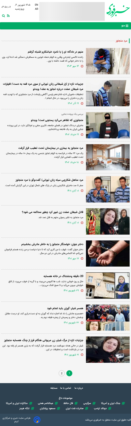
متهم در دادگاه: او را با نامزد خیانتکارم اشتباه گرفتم (55, 52)
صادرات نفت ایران (75, 408)
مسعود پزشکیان (47, 408)
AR (36, 9)
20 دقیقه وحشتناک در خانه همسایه (63, 276)
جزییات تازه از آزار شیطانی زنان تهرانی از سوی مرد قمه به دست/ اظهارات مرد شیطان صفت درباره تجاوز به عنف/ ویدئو (43, 86)
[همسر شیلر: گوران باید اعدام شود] (108, 318)
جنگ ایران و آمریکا (110, 403)
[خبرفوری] (117, 10)
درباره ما (79, 388)
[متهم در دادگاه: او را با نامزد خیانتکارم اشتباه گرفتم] (108, 61)
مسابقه (53, 388)
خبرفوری (97, 420)
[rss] (8, 15)
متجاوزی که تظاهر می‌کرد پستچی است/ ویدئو (57, 120)
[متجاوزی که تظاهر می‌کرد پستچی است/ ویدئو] (108, 125)
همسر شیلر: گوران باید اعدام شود (65, 308)
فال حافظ (68, 403)
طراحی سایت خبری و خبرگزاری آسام (16, 419)
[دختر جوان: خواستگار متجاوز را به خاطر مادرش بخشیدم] (108, 253)
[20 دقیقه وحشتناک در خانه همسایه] (108, 285)
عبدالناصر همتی (45, 403)
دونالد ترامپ (100, 408)
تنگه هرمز (25, 408)
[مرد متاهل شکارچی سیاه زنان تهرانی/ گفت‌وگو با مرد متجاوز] (108, 189)
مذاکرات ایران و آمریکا (17, 403)
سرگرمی (87, 403)
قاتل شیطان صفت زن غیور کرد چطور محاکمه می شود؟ (52, 212)
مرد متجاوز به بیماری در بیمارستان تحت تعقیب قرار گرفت (50, 148)
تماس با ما (66, 388)
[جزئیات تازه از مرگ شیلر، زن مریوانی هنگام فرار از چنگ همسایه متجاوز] (108, 349)
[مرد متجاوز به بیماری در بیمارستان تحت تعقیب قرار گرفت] (108, 157)
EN (36, 5)
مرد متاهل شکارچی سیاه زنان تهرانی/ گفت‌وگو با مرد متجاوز (49, 180)
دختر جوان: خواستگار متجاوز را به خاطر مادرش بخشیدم (52, 244)
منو (123, 26)
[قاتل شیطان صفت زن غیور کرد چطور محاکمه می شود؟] (108, 221)
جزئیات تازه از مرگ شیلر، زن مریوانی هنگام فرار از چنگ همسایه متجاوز (43, 340)
